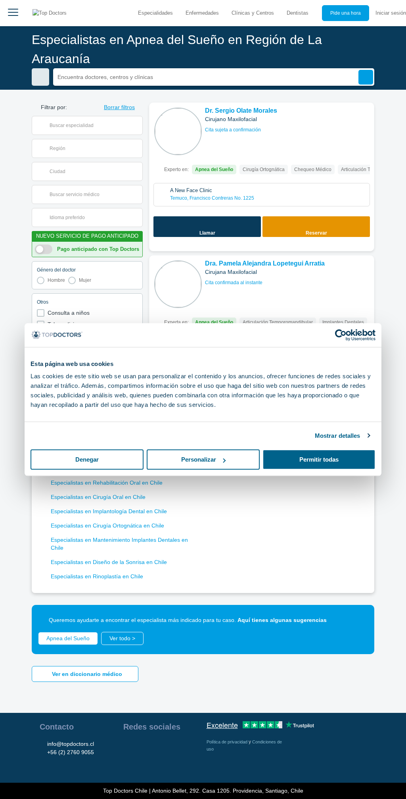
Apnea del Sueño (68, 638)
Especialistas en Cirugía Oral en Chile (98, 497)
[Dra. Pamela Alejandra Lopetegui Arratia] (178, 284)
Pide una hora (345, 13)
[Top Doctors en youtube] (186, 747)
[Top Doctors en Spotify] (144, 764)
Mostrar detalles (337, 435)
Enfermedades (202, 13)
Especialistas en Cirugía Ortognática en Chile (107, 525)
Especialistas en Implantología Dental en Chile (109, 511)
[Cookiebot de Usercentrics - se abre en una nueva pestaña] (340, 335)
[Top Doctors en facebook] (128, 747)
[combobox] (92, 125)
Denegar (87, 459)
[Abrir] (136, 125)
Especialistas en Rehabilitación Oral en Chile (107, 482)
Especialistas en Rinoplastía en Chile (97, 576)
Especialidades (155, 13)
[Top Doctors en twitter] (171, 747)
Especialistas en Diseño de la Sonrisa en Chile (109, 562)
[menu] (13, 13)
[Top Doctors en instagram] (143, 747)
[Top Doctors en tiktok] (128, 764)
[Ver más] (365, 119)
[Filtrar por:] (40, 77)
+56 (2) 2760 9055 (70, 752)
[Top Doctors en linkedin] (157, 747)
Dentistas (297, 13)
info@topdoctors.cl (70, 744)
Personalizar (198, 459)
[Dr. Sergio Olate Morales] (178, 131)
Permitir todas (319, 459)
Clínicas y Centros (253, 13)
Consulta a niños (69, 313)
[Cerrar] (359, 620)
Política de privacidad (228, 741)
